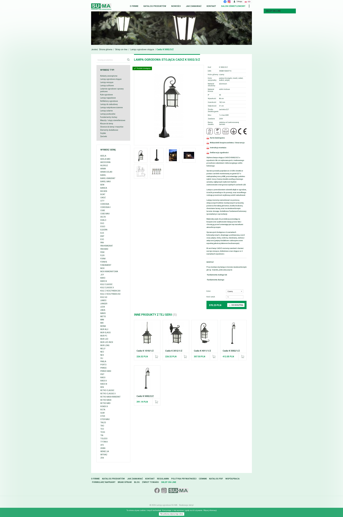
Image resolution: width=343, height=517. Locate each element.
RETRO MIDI (105, 403)
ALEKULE (104, 165)
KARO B (103, 281)
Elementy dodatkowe (109, 130)
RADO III (103, 384)
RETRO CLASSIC (107, 390)
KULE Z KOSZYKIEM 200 (110, 291)
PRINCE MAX (105, 371)
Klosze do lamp (106, 123)
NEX (102, 355)
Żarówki (103, 136)
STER (102, 416)
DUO (102, 223)
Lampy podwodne (107, 114)
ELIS (102, 233)
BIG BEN (103, 191)
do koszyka (237, 305)
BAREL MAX (105, 181)
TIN (101, 435)
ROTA (102, 410)
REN (102, 387)
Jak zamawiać (194, 6)
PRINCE (103, 368)
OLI (101, 358)
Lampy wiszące (106, 82)
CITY (102, 201)
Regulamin (163, 479)
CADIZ (103, 198)
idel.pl (191, 505)
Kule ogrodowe (106, 95)
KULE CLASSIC (106, 284)
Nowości (176, 6)
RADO (102, 377)
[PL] (246, 1)
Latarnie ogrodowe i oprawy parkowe (112, 90)
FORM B (103, 262)
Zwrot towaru (150, 482)
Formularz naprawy (103, 482)
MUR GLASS (105, 332)
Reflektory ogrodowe (109, 101)
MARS (103, 313)
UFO (102, 445)
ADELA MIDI (105, 159)
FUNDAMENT (105, 265)
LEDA (102, 307)
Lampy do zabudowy (109, 104)
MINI (102, 320)
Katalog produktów (154, 6)
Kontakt (211, 6)
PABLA (103, 361)
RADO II (103, 381)
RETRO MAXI (105, 400)
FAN (102, 242)
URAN (102, 448)
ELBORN (103, 230)
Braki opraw (125, 482)
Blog (137, 482)
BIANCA (103, 188)
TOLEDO (103, 438)
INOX (102, 268)
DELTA (103, 217)
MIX (102, 323)
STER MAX (105, 419)
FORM (102, 259)
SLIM (102, 413)
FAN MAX (104, 249)
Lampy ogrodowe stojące (142, 49)
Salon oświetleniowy (233, 6)
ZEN (102, 458)
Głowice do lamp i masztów (111, 127)
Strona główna (105, 49)
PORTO (103, 365)
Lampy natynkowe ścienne (111, 107)
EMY (102, 236)
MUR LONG (104, 345)
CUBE (102, 210)
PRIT (102, 374)
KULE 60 (103, 297)
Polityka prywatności (183, 479)
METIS (103, 316)
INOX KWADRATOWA (109, 271)
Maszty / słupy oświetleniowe (112, 120)
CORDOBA (104, 204)
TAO (102, 426)
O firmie (134, 6)
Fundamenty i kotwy (108, 117)
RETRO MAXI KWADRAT (110, 397)
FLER (102, 255)
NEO (102, 352)
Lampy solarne (106, 111)
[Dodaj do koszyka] (156, 356)
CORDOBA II (105, 207)
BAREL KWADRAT (107, 178)
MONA (103, 326)
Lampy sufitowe (107, 85)
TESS (102, 432)
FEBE (102, 252)
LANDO (103, 300)
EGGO (102, 226)
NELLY (102, 349)
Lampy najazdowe (108, 98)
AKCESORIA (105, 162)
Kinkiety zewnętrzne (108, 76)
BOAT (102, 194)
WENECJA (104, 451)
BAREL (103, 175)
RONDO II (104, 406)
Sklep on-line (273, 11)
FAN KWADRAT (106, 246)
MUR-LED (104, 339)
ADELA (103, 156)
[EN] (249, 1)
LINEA (102, 310)
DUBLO (103, 220)
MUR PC (103, 336)
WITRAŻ (103, 455)
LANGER (103, 304)
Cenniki (203, 479)
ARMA (103, 169)
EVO (102, 239)
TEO (102, 429)
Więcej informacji (210, 510)
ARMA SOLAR (106, 172)
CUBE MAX (105, 214)
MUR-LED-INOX (106, 342)
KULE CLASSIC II (107, 287)
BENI (102, 185)
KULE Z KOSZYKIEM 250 (110, 294)
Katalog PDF (216, 479)
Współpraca (232, 479)
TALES (103, 422)
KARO (102, 278)
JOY (102, 275)
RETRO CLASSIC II (107, 394)
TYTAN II (104, 442)
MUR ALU (104, 329)
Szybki (103, 133)
